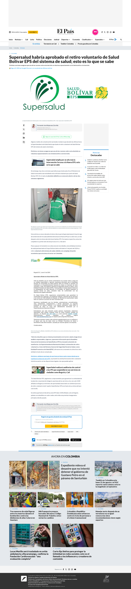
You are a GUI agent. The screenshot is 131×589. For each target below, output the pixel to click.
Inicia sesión (14, 32)
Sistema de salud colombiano (42, 431)
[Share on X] (23, 129)
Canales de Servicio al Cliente (48, 577)
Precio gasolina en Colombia (88, 44)
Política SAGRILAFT (34, 581)
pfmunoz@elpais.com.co (58, 586)
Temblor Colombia (67, 44)
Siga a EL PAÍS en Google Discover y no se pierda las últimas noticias (31, 68)
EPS (77, 431)
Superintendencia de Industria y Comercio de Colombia (44, 582)
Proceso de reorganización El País (38, 584)
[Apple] (75, 440)
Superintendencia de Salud (58, 431)
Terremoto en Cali (50, 44)
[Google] (63, 440)
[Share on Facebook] (23, 125)
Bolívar (36, 433)
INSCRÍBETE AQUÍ (56, 426)
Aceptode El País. (50, 422)
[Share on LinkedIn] (23, 137)
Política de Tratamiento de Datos (50, 422)
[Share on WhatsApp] (23, 133)
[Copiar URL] (23, 142)
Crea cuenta (23, 32)
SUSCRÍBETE (33, 32)
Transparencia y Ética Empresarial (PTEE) (53, 581)
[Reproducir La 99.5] (95, 32)
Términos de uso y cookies (69, 579)
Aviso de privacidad (55, 579)
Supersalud (70, 431)
